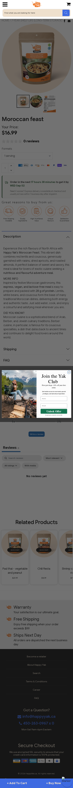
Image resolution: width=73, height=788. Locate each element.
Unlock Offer (54, 411)
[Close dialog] (68, 372)
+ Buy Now (53, 783)
